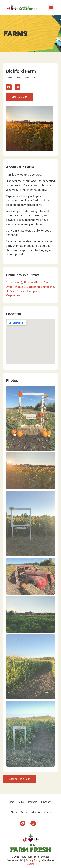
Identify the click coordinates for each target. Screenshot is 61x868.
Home (11, 802)
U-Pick (10, 291)
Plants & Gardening (27, 286)
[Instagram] (17, 87)
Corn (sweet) (14, 282)
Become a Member (30, 812)
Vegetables (13, 295)
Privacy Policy (32, 860)
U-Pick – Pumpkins (28, 291)
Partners (32, 802)
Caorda (30, 864)
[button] (51, 7)
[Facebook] (9, 87)
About (14, 812)
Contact (48, 812)
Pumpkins (47, 286)
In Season (46, 802)
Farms (21, 802)
